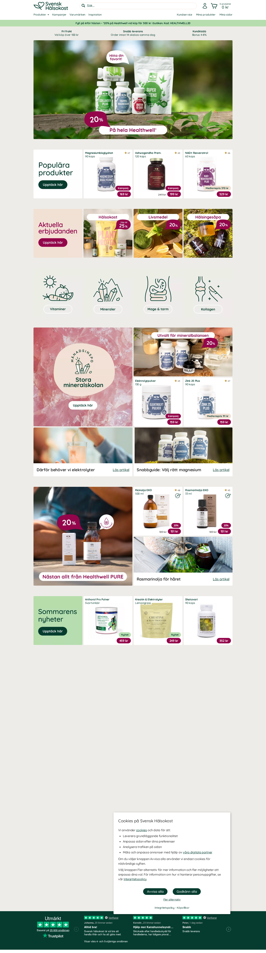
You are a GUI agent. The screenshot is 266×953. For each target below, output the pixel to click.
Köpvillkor (183, 907)
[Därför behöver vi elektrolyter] (82, 451)
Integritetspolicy (135, 879)
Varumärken (77, 14)
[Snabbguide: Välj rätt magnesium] (183, 451)
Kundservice (184, 14)
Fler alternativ (172, 899)
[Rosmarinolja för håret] (183, 561)
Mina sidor (226, 14)
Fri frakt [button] (67, 33)
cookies (141, 830)
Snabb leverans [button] (133, 33)
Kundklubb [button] (199, 33)
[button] (221, 6)
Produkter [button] (39, 14)
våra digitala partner (197, 852)
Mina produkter (206, 14)
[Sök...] (83, 5)
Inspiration (95, 14)
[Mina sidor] (205, 6)
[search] (138, 6)
